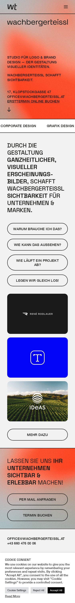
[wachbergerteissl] (12, 7)
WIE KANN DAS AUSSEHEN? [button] (37, 245)
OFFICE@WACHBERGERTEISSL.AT (36, 97)
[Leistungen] (37, 125)
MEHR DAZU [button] (37, 435)
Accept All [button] (56, 590)
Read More (12, 596)
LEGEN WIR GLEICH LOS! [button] (37, 280)
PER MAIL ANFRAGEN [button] (37, 499)
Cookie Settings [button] (16, 590)
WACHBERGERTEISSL (25, 75)
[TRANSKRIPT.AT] (37, 357)
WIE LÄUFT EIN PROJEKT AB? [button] (38, 262)
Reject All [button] (38, 590)
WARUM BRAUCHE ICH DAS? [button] (37, 229)
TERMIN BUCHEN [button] (37, 515)
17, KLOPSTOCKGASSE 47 (29, 92)
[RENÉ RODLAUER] (37, 314)
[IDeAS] (37, 401)
